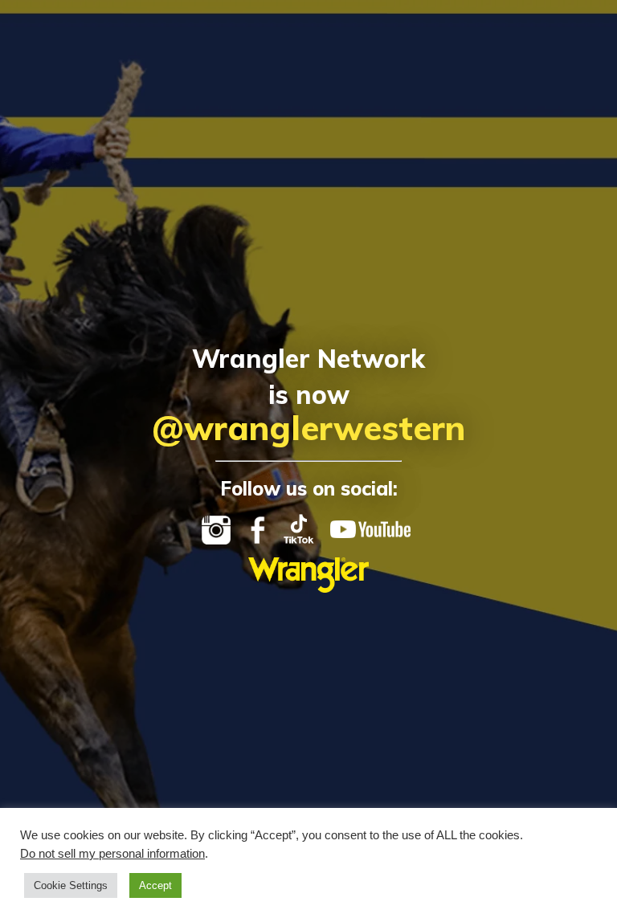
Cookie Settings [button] (71, 885)
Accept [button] (155, 885)
